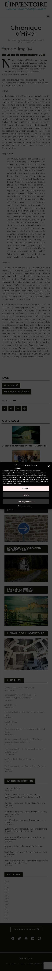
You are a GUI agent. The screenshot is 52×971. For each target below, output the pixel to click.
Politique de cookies (24, 506)
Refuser (26, 495)
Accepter (26, 488)
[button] (48, 466)
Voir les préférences (26, 501)
